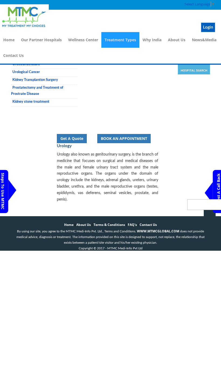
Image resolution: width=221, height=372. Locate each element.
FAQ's (132, 224)
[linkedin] (179, 4)
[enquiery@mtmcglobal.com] (161, 4)
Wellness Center (83, 39)
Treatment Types (120, 39)
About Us (176, 39)
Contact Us (13, 55)
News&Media (204, 39)
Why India (152, 39)
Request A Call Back (218, 191)
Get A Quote (71, 138)
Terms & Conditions (109, 224)
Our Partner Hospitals (41, 39)
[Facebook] (167, 4)
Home (9, 39)
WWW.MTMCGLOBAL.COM (158, 231)
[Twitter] (173, 4)
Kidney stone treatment (30, 102)
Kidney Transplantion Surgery (35, 80)
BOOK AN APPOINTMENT (124, 138)
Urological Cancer (26, 72)
